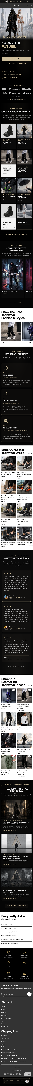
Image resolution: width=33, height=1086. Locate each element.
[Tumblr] (23, 1074)
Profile (3, 1047)
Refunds (3, 1044)
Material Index (5, 1015)
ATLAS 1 (18, 1067)
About (3, 1006)
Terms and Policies (16, 1070)
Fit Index (3, 1012)
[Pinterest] (20, 1074)
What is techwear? (6, 924)
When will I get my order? (8, 935)
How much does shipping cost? (10, 943)
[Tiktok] (14, 1074)
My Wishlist (4, 1026)
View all (29, 453)
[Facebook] (5, 1074)
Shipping (3, 1041)
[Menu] (2, 5)
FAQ (2, 1024)
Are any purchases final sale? (9, 932)
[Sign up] (29, 994)
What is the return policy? (8, 928)
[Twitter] (17, 1074)
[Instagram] (8, 1074)
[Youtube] (11, 1074)
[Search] (5, 5)
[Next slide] (30, 333)
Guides (3, 1009)
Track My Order (5, 1038)
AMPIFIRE (20, 99)
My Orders (4, 1035)
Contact (3, 1021)
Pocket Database (6, 1018)
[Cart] (31, 5)
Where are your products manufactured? (12, 939)
